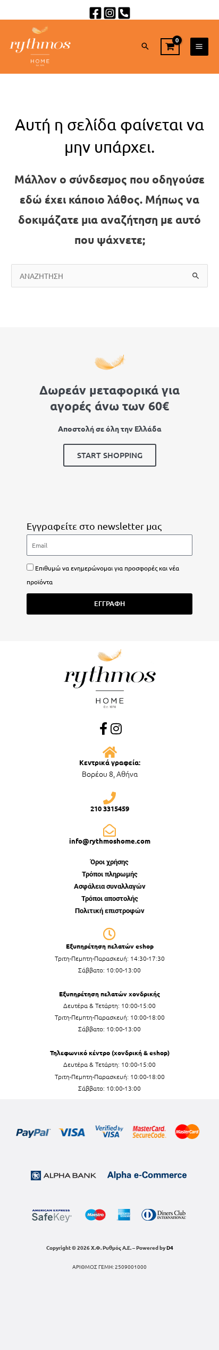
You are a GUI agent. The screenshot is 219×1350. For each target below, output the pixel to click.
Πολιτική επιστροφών (110, 911)
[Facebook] (95, 13)
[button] (145, 46)
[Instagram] (109, 13)
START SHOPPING (109, 455)
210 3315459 (109, 808)
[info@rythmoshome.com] (109, 830)
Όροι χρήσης (109, 862)
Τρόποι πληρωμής (110, 874)
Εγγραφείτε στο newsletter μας (94, 525)
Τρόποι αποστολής (109, 898)
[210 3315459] (109, 798)
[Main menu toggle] (199, 47)
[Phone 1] (124, 13)
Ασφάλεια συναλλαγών (110, 886)
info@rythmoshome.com (109, 840)
